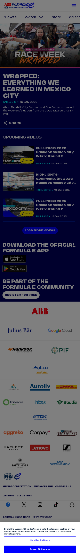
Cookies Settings (40, 540)
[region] (40, 538)
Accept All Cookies (40, 549)
